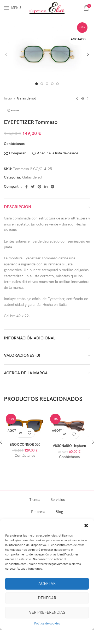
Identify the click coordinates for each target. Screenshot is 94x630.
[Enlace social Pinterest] (39, 186)
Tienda (34, 499)
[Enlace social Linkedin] (46, 186)
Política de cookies (47, 624)
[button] (86, 525)
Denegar (47, 598)
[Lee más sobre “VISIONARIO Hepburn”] (64, 434)
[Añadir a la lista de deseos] (29, 432)
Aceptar (47, 583)
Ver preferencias (47, 612)
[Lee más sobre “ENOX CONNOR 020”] (20, 432)
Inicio (8, 98)
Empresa (38, 512)
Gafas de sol (26, 98)
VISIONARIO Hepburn (69, 446)
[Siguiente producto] (87, 98)
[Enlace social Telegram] (52, 186)
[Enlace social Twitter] (32, 186)
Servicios (58, 499)
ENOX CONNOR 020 (25, 445)
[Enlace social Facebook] (26, 186)
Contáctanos (14, 143)
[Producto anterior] (77, 98)
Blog (59, 512)
